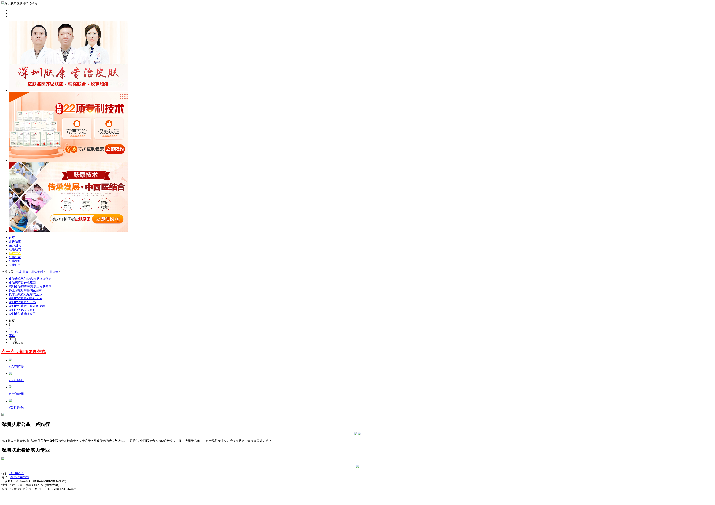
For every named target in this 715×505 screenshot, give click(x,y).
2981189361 (16, 473)
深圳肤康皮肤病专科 (29, 271)
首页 (12, 237)
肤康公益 (15, 257)
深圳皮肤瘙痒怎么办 (22, 302)
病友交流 (15, 253)
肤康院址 (15, 261)
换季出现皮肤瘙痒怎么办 (25, 294)
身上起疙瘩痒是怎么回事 (25, 290)
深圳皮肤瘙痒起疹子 (22, 313)
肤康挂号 (15, 265)
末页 (12, 335)
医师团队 (15, 245)
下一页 (13, 331)
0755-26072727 (19, 477)
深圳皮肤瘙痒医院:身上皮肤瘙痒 (30, 286)
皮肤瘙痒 (52, 271)
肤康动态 (15, 249)
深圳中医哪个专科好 (22, 310)
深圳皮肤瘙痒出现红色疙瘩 (27, 306)
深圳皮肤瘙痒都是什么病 (25, 298)
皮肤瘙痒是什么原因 (22, 282)
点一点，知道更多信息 (23, 351)
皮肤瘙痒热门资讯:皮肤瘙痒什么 (30, 278)
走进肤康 (15, 241)
